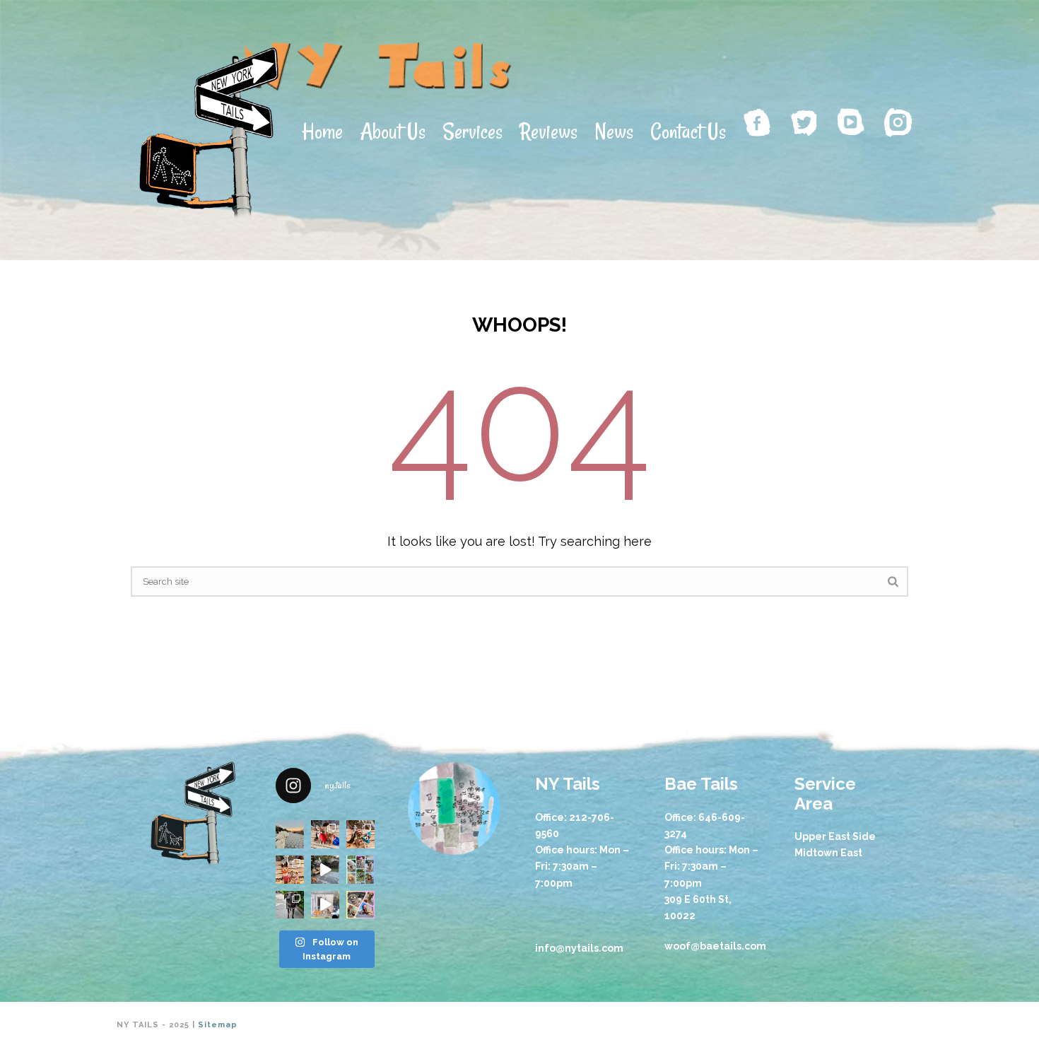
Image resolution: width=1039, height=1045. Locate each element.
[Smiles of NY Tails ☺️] (360, 905)
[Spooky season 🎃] (360, 834)
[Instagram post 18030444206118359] (325, 834)
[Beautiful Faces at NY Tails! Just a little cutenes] (360, 870)
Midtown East (828, 852)
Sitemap (217, 1024)
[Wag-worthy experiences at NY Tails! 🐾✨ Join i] (325, 905)
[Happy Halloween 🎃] (325, 870)
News (613, 131)
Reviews (548, 131)
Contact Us (688, 131)
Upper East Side (835, 836)
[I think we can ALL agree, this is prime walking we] (290, 905)
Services (472, 131)
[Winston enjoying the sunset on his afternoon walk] (290, 834)
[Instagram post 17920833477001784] (290, 870)
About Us (392, 131)
